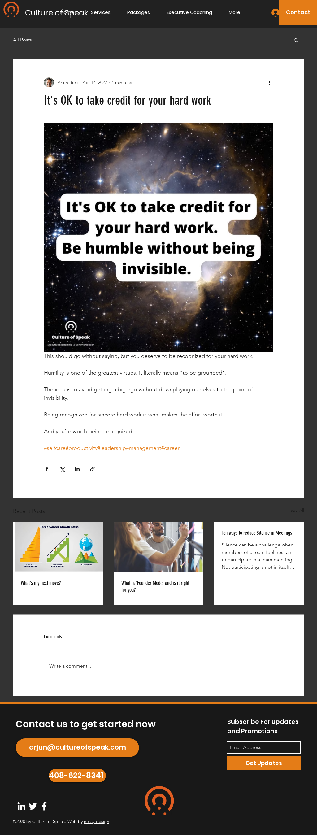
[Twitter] (32, 806)
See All (297, 510)
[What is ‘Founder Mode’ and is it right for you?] (158, 547)
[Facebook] (44, 806)
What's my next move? (41, 583)
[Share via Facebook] (47, 469)
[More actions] (269, 82)
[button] (296, 39)
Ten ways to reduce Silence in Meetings (257, 532)
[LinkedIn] (21, 806)
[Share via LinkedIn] (77, 469)
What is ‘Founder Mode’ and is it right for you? (155, 586)
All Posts (22, 40)
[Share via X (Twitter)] (62, 469)
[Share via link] (92, 469)
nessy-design (96, 821)
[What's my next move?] (58, 547)
